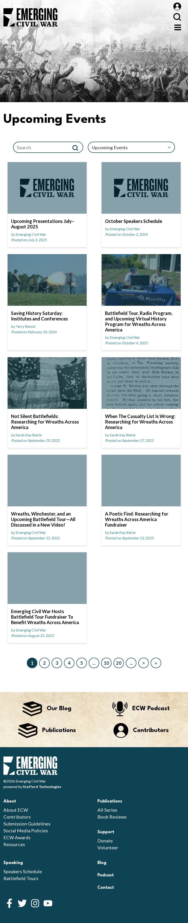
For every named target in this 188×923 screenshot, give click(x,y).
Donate (105, 840)
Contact (105, 888)
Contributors (17, 816)
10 (106, 663)
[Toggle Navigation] (178, 26)
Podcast (105, 875)
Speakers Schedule (22, 871)
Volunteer (107, 847)
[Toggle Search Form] (177, 17)
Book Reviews (112, 816)
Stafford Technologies (42, 786)
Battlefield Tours (20, 878)
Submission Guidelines (26, 823)
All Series (107, 810)
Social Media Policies (25, 830)
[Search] (77, 147)
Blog (101, 863)
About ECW (15, 810)
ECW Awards (16, 837)
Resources (14, 844)
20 (119, 663)
